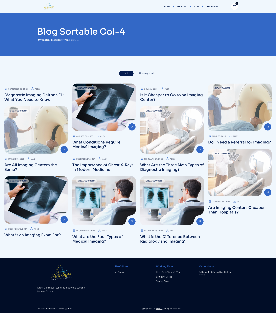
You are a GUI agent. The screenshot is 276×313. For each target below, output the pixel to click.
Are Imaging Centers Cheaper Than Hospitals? (236, 210)
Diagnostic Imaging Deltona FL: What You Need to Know (34, 97)
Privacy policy (65, 308)
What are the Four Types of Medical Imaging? (97, 239)
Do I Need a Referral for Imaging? (239, 142)
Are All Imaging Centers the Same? (30, 167)
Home (167, 6)
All (126, 73)
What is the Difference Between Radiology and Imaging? (170, 239)
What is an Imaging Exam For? (32, 235)
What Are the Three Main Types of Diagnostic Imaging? (172, 167)
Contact (121, 272)
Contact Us (212, 6)
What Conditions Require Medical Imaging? (96, 144)
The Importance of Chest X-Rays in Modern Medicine (103, 167)
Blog (196, 6)
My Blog (159, 308)
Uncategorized (146, 73)
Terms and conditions (46, 308)
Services (181, 6)
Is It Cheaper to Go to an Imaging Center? (171, 97)
